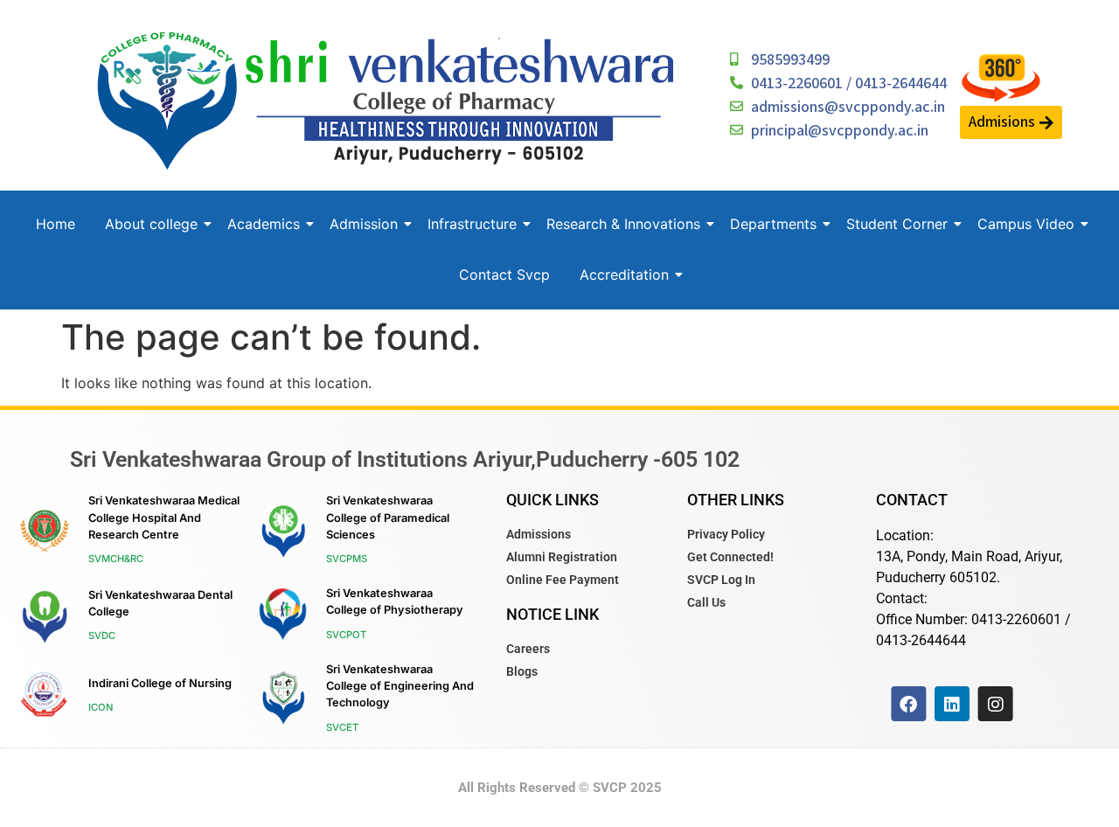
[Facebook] (908, 703)
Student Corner (897, 224)
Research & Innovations (623, 224)
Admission (364, 224)
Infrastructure (472, 224)
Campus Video (1025, 224)
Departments (773, 224)
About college (151, 224)
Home (55, 224)
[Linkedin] (952, 703)
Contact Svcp (504, 274)
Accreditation (624, 274)
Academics (263, 224)
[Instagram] (994, 703)
